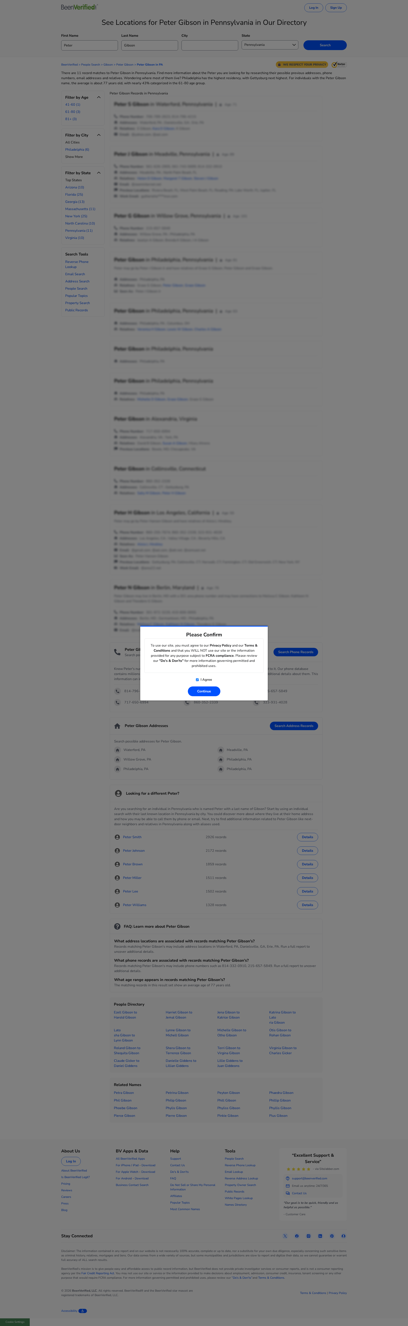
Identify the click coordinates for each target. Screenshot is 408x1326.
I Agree (206, 679)
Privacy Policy (220, 645)
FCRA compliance (220, 655)
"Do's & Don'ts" (171, 660)
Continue (204, 691)
